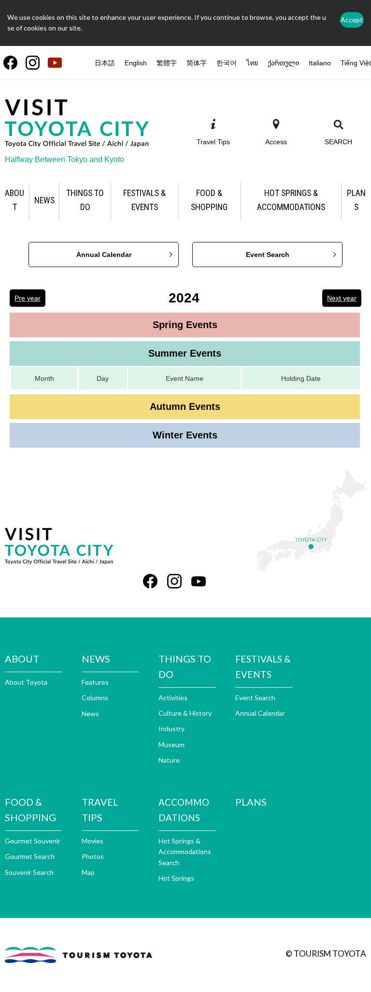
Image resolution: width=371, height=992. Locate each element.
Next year (342, 298)
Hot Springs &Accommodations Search (184, 852)
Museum (171, 744)
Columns (95, 697)
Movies (92, 841)
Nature (169, 760)
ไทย (252, 63)
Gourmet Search (30, 856)
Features (95, 682)
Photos (93, 856)
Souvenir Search (29, 872)
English (136, 63)
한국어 (226, 63)
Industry (171, 728)
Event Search (267, 254)
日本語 (105, 63)
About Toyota (26, 682)
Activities (172, 697)
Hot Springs (176, 878)
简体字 (196, 63)
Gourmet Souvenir (32, 841)
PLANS (251, 802)
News (90, 713)
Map (88, 872)
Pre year (27, 298)
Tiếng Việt (356, 63)
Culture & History (185, 713)
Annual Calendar (103, 254)
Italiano (320, 63)
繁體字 (167, 63)
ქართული (283, 63)
